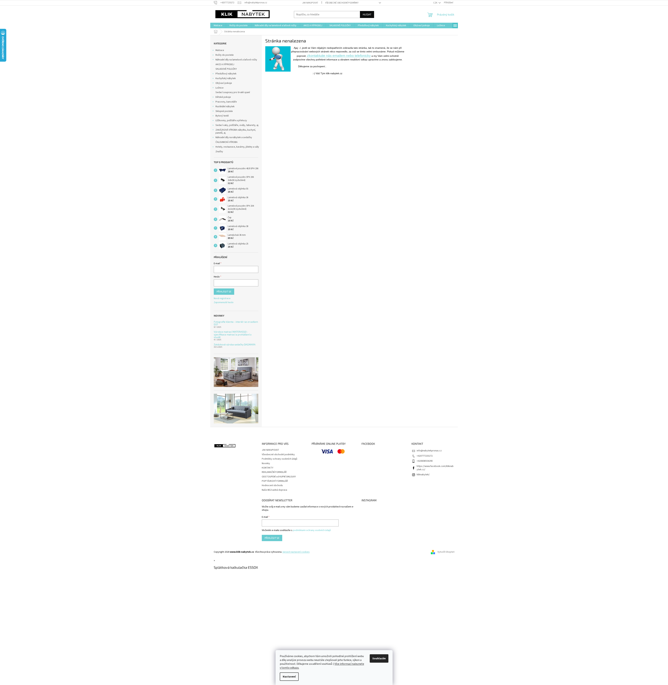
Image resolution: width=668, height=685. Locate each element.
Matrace (220, 50)
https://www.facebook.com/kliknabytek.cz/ (435, 467)
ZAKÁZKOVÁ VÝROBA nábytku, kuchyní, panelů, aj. (236, 131)
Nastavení (289, 677)
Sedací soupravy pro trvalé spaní (233, 92)
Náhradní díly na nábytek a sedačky (234, 137)
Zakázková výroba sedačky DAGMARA (234, 344)
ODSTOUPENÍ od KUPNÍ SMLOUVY (279, 476)
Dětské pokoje (223, 97)
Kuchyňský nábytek (226, 78)
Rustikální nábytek (225, 106)
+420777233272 (425, 456)
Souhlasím (379, 658)
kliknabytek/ (423, 474)
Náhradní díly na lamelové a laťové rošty (236, 59)
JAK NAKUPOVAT (310, 2)
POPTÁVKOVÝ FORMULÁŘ (275, 481)
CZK (435, 2)
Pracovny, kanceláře (226, 102)
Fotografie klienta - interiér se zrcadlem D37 (236, 323)
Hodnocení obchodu (272, 485)
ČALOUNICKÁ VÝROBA (227, 142)
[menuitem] (218, 25)
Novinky (266, 463)
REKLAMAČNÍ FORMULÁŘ (274, 472)
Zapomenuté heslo (223, 302)
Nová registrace (222, 298)
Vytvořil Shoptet (445, 552)
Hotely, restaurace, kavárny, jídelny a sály (237, 147)
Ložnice (220, 88)
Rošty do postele (225, 55)
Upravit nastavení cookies (296, 552)
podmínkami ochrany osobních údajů (312, 530)
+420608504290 (425, 461)
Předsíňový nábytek (226, 73)
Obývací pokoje (224, 83)
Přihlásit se (224, 291)
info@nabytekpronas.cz (429, 450)
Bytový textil (222, 116)
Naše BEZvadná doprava (274, 490)
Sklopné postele (224, 111)
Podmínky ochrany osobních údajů (279, 459)
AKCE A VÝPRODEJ (225, 64)
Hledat (367, 14)
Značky (219, 151)
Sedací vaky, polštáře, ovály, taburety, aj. (237, 125)
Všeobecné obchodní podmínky (342, 2)
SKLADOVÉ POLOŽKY (226, 69)
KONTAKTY (267, 468)
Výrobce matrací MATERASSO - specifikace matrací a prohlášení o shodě (232, 334)
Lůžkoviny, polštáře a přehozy (231, 120)
